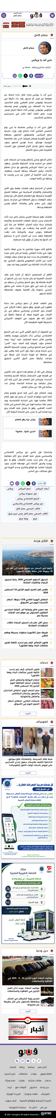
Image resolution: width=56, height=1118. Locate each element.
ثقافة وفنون (46, 1074)
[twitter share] (26, 76)
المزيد (28, 713)
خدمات (48, 1081)
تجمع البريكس (24, 489)
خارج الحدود (9, 1074)
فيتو (35, 519)
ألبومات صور (20, 1087)
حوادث (34, 1074)
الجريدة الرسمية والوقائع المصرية (35, 1101)
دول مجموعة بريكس (28, 494)
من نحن (43, 1107)
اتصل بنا (33, 1107)
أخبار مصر (42, 1067)
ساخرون (33, 1087)
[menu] (52, 15)
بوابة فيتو (23, 519)
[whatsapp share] (20, 76)
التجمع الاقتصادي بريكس (28, 499)
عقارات (21, 1081)
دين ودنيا (44, 1087)
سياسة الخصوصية (17, 1107)
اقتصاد (13, 1067)
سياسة (31, 1067)
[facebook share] (31, 76)
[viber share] (12, 483)
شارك (38, 75)
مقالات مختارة (34, 1081)
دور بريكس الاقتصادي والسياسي (28, 504)
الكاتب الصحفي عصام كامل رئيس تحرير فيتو (28, 514)
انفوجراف (45, 1094)
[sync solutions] (45, 1114)
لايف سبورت (10, 1101)
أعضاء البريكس (42, 489)
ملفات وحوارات (31, 1094)
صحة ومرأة (10, 1081)
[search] (3, 15)
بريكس (10, 489)
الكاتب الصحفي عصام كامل (28, 509)
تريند (9, 1087)
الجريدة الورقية (13, 1094)
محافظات (23, 1074)
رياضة (22, 1067)
